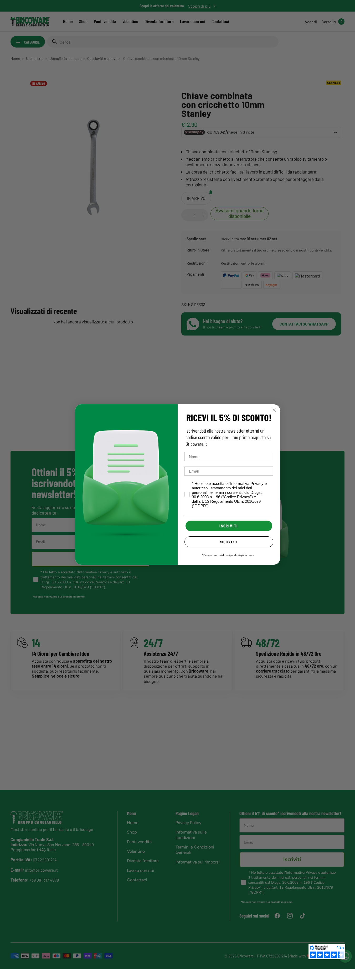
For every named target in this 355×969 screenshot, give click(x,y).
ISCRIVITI (228, 525)
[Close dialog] (274, 410)
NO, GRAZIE (229, 542)
